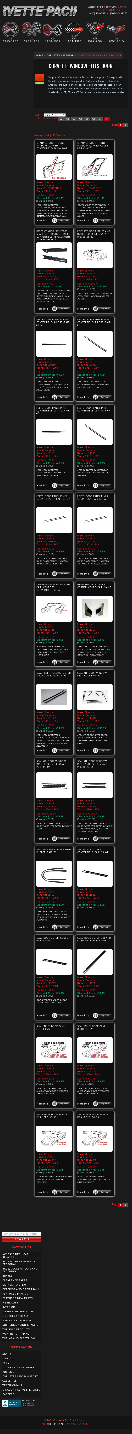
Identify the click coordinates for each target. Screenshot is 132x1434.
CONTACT (8, 1358)
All (106, 118)
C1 (60, 118)
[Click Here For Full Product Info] (54, 167)
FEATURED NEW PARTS (17, 1298)
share (39, 83)
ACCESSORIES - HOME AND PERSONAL (19, 1263)
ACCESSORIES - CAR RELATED (15, 1256)
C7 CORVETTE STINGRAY (18, 1367)
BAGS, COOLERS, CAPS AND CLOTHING (20, 1270)
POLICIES (8, 1371)
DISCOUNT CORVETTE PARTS (21, 1389)
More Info (42, 220)
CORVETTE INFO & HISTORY (20, 1376)
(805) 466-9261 (118, 13)
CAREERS (8, 1394)
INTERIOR (8, 1307)
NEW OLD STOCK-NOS (16, 1320)
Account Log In (95, 6)
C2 (67, 118)
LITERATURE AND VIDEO (18, 1311)
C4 (80, 118)
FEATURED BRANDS (15, 1293)
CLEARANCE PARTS (14, 1280)
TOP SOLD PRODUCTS (16, 1329)
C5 (87, 118)
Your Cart (111, 6)
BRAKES (7, 1275)
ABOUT (6, 1354)
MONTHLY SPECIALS (15, 1316)
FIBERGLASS (10, 1302)
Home (39, 55)
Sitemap (80, 1420)
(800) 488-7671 (98, 13)
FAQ (5, 1363)
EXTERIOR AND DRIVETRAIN (20, 1289)
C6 (93, 118)
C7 (100, 118)
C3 (74, 118)
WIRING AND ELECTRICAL (18, 1338)
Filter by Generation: (46, 118)
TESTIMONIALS (12, 1385)
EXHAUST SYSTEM (14, 1284)
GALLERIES (9, 1380)
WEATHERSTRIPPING (16, 1333)
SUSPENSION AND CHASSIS (20, 1324)
